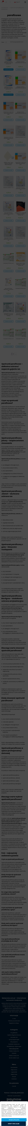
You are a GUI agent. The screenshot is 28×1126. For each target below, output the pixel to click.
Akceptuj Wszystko (14, 1119)
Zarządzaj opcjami (14, 1123)
